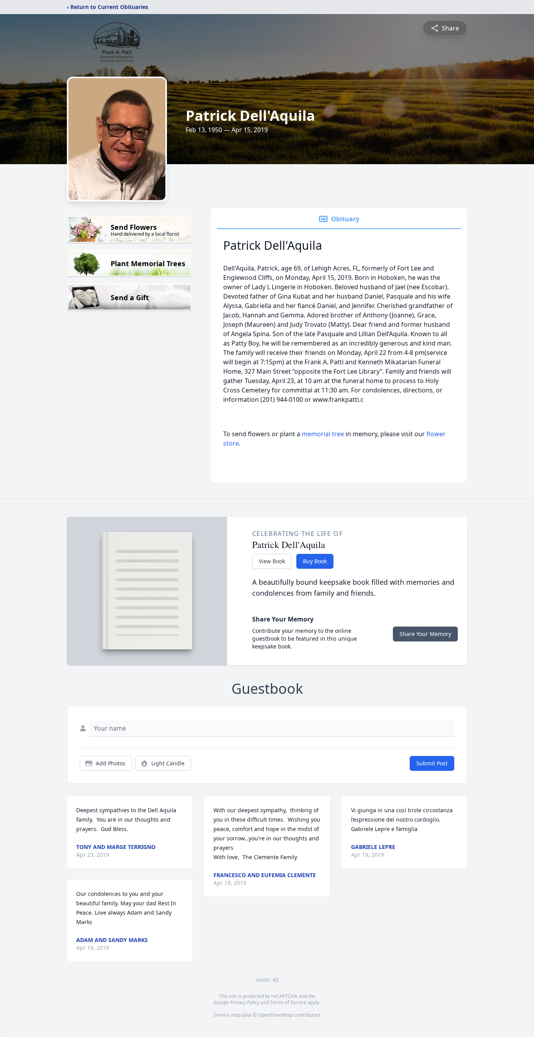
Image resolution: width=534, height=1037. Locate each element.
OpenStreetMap (275, 1015)
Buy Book (315, 561)
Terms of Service (288, 1002)
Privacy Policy (245, 1002)
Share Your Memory (425, 634)
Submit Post (432, 763)
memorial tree (323, 434)
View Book (272, 561)
